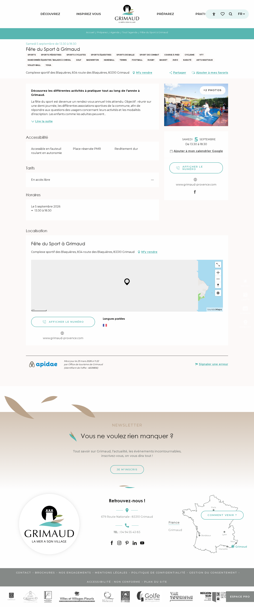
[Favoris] (223, 14)
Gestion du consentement (213, 572)
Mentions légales (111, 572)
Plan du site (155, 581)
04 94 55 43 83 (127, 532)
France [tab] (174, 522)
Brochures (45, 572)
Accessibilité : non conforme (113, 581)
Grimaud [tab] (175, 530)
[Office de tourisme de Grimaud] (49, 524)
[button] (230, 14)
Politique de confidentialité (158, 572)
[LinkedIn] (134, 543)
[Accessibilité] (214, 14)
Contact (23, 572)
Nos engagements (75, 572)
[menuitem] (50, 14)
